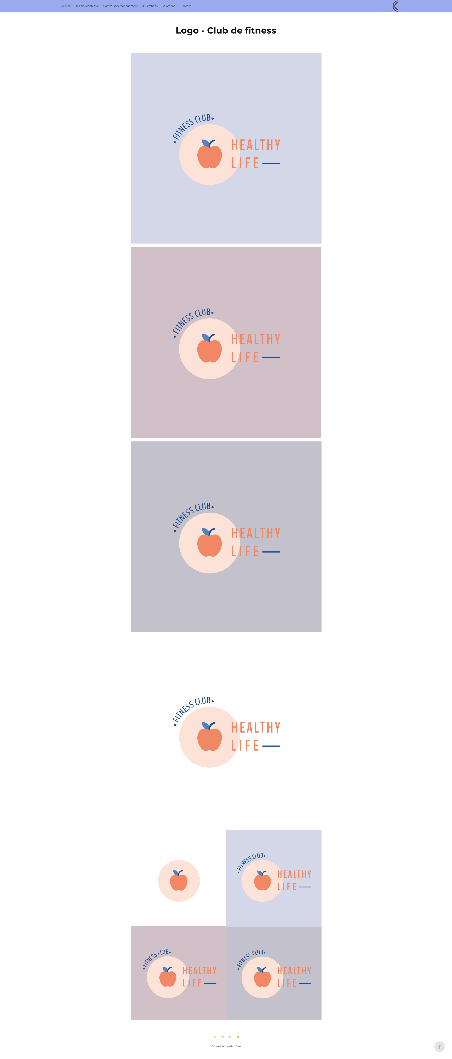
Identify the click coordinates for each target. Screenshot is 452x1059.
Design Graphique (87, 6)
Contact (185, 6)
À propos (169, 6)
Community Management (120, 6)
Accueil (66, 6)
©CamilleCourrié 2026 (226, 1046)
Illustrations (149, 6)
